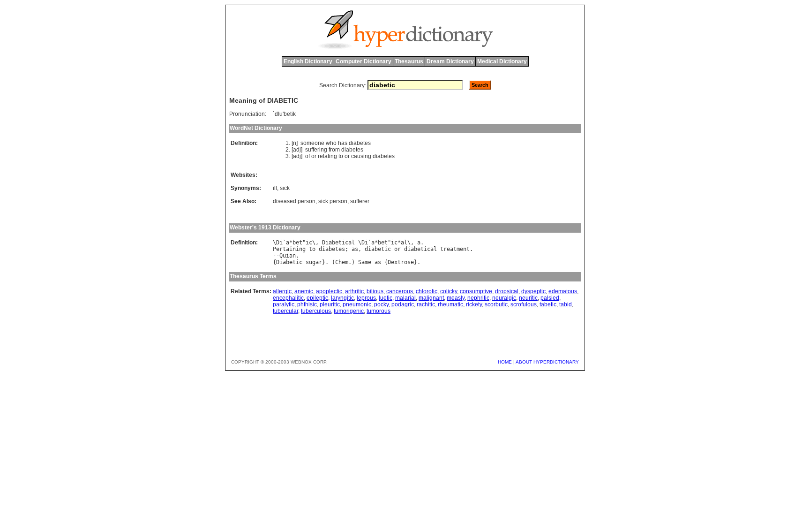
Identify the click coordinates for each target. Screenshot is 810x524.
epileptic (317, 298)
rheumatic (450, 304)
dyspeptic (533, 291)
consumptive (476, 291)
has (342, 143)
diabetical (420, 249)
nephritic (478, 298)
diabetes (360, 143)
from (334, 149)
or (313, 156)
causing (361, 156)
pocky (381, 304)
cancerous (399, 291)
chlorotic (426, 291)
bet (297, 242)
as (355, 249)
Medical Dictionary (502, 61)
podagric (402, 304)
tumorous (378, 311)
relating (327, 156)
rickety (474, 304)
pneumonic (357, 304)
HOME (505, 362)
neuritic (528, 298)
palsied (549, 298)
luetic (385, 298)
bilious (375, 291)
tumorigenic (349, 311)
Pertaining (289, 249)
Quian (287, 255)
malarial (405, 298)
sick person (332, 201)
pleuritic (330, 304)
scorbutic (496, 304)
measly (456, 298)
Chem (341, 262)
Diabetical (338, 242)
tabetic (548, 304)
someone (312, 143)
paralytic (283, 304)
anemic (303, 291)
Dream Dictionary (450, 61)
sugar (314, 262)
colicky (448, 291)
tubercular (285, 311)
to (340, 156)
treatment (455, 249)
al (404, 242)
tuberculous (316, 311)
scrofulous (523, 304)
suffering (316, 149)
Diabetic (289, 262)
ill (275, 188)
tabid (565, 304)
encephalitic (288, 298)
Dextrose (401, 262)
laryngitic (342, 298)
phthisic (307, 304)
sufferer (359, 201)
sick (285, 188)
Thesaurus (409, 61)
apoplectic (329, 291)
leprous (366, 298)
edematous (562, 291)
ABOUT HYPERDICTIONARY (547, 362)
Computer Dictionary (363, 61)
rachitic (426, 304)
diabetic (378, 249)
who (331, 143)
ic (309, 242)
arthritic (354, 291)
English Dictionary (308, 61)
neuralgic (504, 298)
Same (364, 262)
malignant (431, 298)
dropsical (506, 291)
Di (279, 242)
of (307, 156)
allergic (282, 291)
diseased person (294, 201)
